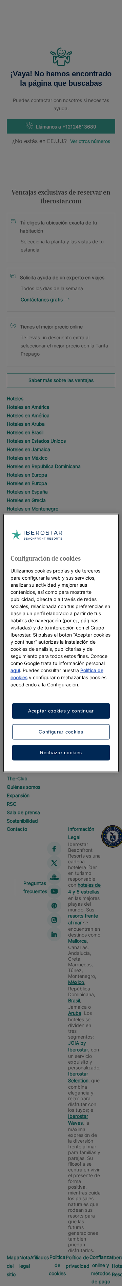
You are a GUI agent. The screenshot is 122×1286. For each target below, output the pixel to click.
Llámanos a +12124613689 (66, 126)
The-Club (17, 778)
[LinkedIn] (54, 934)
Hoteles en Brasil (25, 432)
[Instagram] (54, 920)
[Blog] (54, 877)
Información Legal (81, 833)
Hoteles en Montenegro (32, 508)
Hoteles (15, 398)
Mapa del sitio (13, 1265)
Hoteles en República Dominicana (44, 466)
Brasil (74, 1000)
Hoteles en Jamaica (28, 449)
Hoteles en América (28, 407)
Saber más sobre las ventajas (61, 380)
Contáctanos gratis (42, 299)
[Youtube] (54, 891)
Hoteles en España (27, 492)
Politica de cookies (57, 1265)
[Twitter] (54, 863)
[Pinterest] (54, 906)
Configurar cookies (61, 731)
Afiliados (39, 1257)
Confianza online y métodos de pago (100, 1269)
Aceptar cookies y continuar (61, 711)
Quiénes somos (23, 787)
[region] (61, 643)
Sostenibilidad (22, 821)
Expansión (18, 795)
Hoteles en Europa (27, 475)
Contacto (17, 829)
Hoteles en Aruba (26, 424)
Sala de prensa (23, 812)
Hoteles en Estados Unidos (36, 441)
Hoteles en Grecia (26, 500)
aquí (15, 670)
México (76, 982)
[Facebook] (54, 849)
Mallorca (77, 941)
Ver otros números (90, 141)
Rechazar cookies (61, 752)
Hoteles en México (27, 458)
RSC (11, 804)
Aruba (74, 1013)
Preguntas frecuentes (35, 887)
